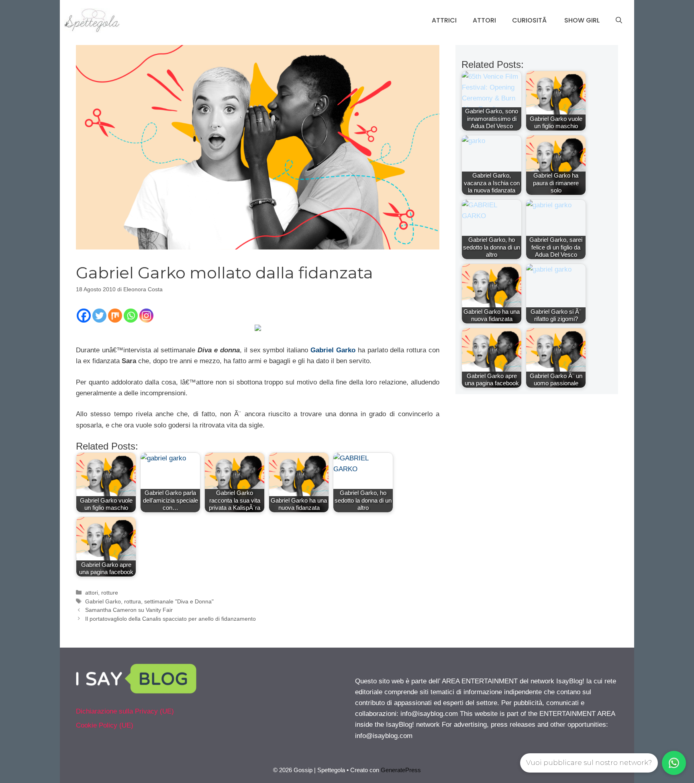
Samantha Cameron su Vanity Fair (129, 610)
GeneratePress (401, 770)
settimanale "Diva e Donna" (179, 601)
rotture (109, 592)
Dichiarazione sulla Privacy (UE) (125, 711)
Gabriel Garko (332, 350)
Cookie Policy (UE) (104, 725)
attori (91, 592)
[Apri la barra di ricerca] (619, 20)
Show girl (582, 20)
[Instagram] (146, 316)
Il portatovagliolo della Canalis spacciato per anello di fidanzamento (170, 618)
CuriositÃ (530, 20)
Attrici (444, 20)
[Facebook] (84, 316)
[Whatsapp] (131, 316)
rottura (132, 601)
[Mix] (115, 316)
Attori (484, 20)
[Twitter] (99, 316)
